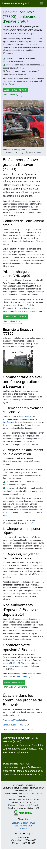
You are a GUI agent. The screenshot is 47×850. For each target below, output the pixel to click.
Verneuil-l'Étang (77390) (13, 725)
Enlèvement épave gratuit (15, 3)
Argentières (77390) (11, 720)
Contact (23, 829)
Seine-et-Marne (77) (14, 153)
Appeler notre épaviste (14, 682)
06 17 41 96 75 (25, 416)
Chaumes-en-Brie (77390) (14, 730)
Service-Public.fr (31, 523)
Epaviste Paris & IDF (23, 826)
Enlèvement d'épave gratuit (23, 823)
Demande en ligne (12, 94)
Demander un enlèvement (15, 687)
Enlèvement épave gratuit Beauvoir (23, 805)
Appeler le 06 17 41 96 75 (15, 90)
